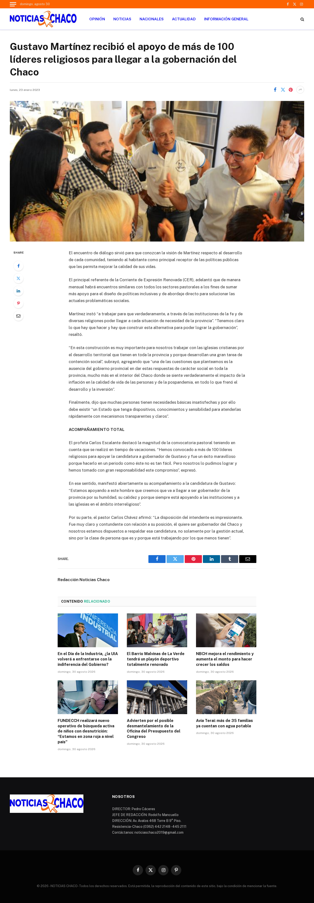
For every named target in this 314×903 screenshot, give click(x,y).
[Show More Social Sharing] (300, 90)
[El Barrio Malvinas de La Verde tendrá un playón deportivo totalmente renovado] (157, 630)
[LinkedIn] (18, 291)
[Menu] (13, 4)
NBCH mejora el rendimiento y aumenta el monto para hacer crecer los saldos (225, 659)
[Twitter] (18, 278)
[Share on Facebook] (275, 90)
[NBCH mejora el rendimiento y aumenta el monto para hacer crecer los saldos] (226, 630)
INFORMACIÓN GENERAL (226, 19)
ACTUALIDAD (184, 19)
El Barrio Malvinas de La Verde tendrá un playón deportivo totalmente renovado (155, 659)
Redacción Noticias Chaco (84, 579)
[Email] (18, 316)
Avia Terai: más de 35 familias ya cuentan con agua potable (224, 723)
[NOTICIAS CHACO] (43, 19)
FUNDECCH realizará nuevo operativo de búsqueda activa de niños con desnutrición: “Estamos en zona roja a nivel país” (86, 731)
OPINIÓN (97, 19)
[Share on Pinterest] (290, 90)
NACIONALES (152, 19)
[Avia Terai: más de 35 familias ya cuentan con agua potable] (226, 697)
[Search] (302, 18)
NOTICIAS (122, 19)
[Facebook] (18, 266)
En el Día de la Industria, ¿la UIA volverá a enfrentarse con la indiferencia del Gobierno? (88, 659)
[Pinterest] (18, 303)
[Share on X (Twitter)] (283, 90)
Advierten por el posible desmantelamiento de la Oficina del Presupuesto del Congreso (153, 728)
